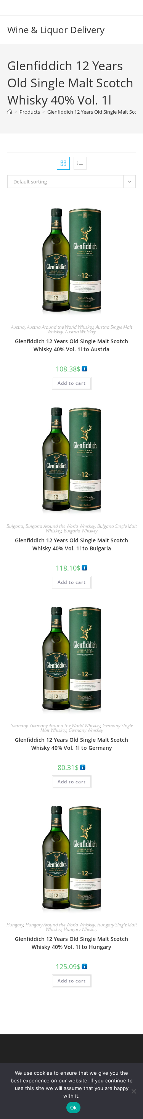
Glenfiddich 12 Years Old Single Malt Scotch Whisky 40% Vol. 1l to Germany (71, 743)
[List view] (80, 163)
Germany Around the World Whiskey (65, 725)
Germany (19, 725)
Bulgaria (14, 526)
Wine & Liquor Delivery (55, 29)
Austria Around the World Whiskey (60, 327)
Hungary (14, 924)
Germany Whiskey (86, 730)
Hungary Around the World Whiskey (60, 924)
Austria (18, 327)
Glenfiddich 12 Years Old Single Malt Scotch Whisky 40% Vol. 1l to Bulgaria (71, 544)
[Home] (9, 111)
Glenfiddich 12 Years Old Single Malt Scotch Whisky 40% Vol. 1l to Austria (71, 345)
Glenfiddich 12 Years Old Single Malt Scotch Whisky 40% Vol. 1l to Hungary (71, 942)
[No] (133, 1091)
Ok (73, 1108)
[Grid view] (63, 163)
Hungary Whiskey (80, 929)
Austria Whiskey (80, 331)
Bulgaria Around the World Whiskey (60, 526)
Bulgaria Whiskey (80, 530)
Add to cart (72, 383)
